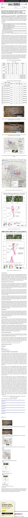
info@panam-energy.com (6, 350)
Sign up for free (7, 513)
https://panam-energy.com (16, 342)
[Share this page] (26, 7)
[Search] (22, 7)
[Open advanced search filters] (24, 7)
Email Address (4, 510)
